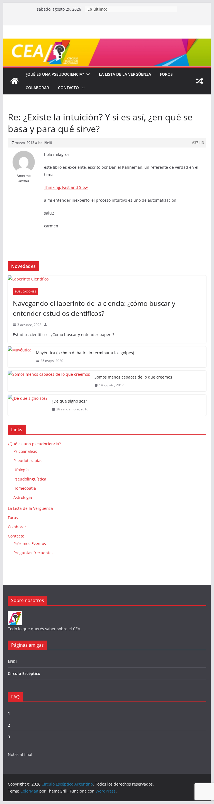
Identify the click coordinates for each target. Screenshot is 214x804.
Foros (166, 74)
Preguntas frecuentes (33, 552)
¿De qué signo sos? (69, 401)
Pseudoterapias (27, 460)
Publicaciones (25, 291)
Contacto (68, 87)
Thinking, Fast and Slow (66, 187)
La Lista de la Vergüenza (125, 74)
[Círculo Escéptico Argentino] (14, 81)
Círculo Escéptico (24, 673)
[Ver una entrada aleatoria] (199, 81)
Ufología (21, 469)
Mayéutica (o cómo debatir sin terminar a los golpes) (85, 352)
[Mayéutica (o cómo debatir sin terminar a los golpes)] (19, 356)
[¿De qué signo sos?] (27, 405)
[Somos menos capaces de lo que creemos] (49, 381)
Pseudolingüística (29, 479)
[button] (87, 74)
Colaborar (37, 87)
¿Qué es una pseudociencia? (55, 74)
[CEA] (15, 614)
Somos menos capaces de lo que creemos (133, 377)
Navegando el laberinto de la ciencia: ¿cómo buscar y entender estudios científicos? (94, 308)
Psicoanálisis (25, 451)
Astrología (22, 497)
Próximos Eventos (29, 543)
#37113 (198, 142)
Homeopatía (24, 488)
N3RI (12, 661)
